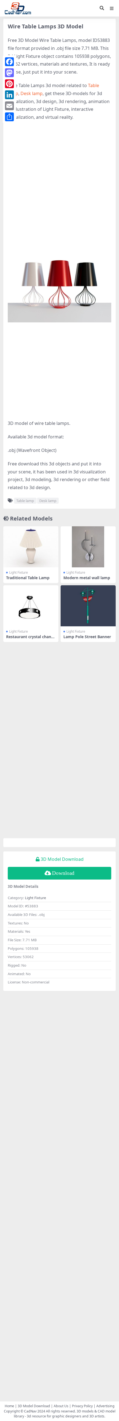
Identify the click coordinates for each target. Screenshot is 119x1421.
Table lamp (25, 500)
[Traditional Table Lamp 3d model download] (30, 546)
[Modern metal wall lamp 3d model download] (88, 546)
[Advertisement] (59, 186)
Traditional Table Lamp (28, 577)
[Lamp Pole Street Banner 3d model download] (88, 605)
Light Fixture (18, 572)
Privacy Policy (82, 1406)
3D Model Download (34, 1406)
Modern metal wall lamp (86, 577)
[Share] (9, 116)
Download (63, 873)
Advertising (105, 1406)
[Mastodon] (9, 72)
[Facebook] (9, 61)
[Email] (9, 105)
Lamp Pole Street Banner (87, 636)
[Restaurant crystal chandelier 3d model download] (30, 605)
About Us (61, 1406)
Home (9, 1406)
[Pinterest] (9, 83)
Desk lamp (31, 93)
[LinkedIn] (9, 94)
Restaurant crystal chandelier (30, 639)
